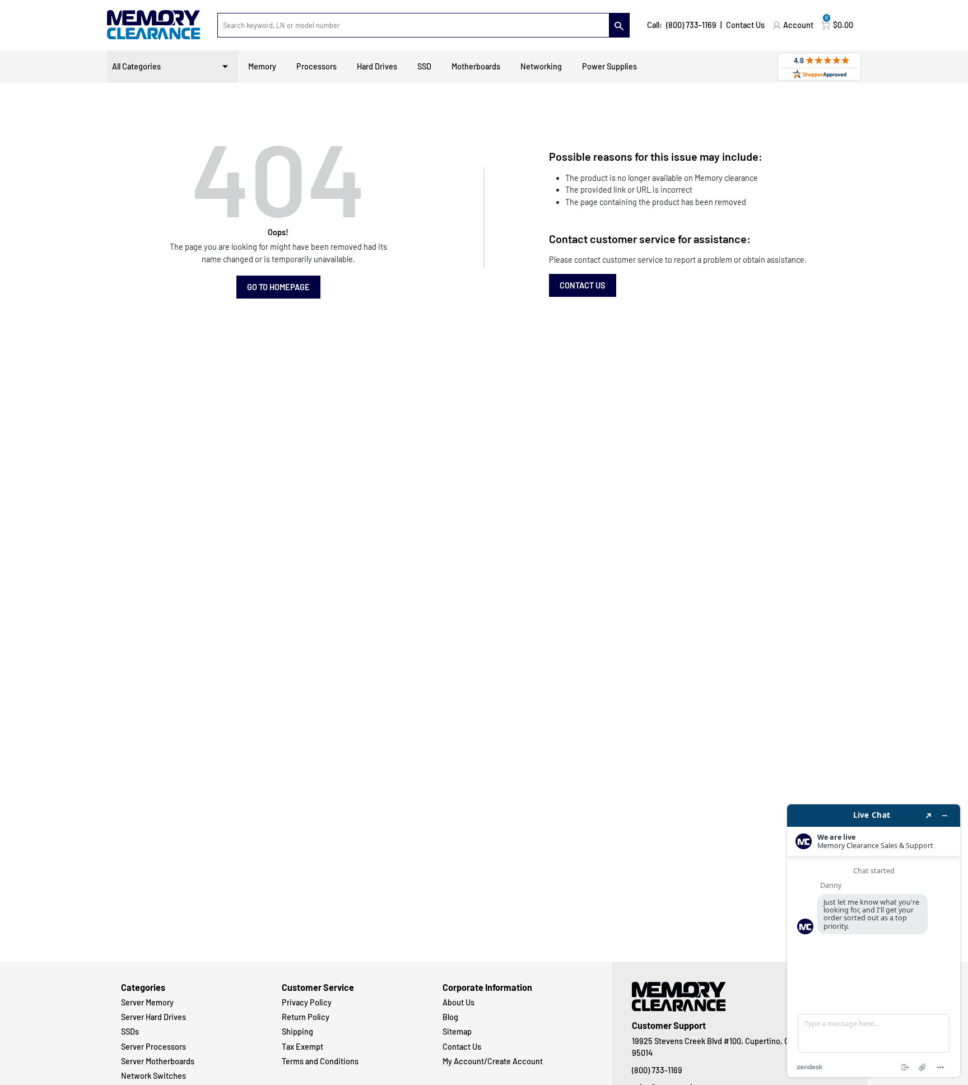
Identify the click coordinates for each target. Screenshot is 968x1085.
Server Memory (147, 1002)
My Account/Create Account (493, 1061)
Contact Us (745, 25)
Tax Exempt (302, 1046)
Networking (541, 66)
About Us (458, 1002)
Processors (316, 66)
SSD (424, 66)
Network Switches (153, 1076)
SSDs (130, 1031)
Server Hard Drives (153, 1017)
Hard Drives (377, 66)
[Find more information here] (873, 941)
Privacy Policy (307, 1002)
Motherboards (476, 66)
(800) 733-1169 (691, 25)
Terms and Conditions (320, 1061)
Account (798, 25)
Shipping (297, 1031)
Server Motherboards (157, 1061)
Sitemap (457, 1031)
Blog (450, 1017)
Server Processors (153, 1046)
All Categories (136, 66)
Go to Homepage (278, 287)
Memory (262, 66)
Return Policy (305, 1017)
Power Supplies (609, 66)
